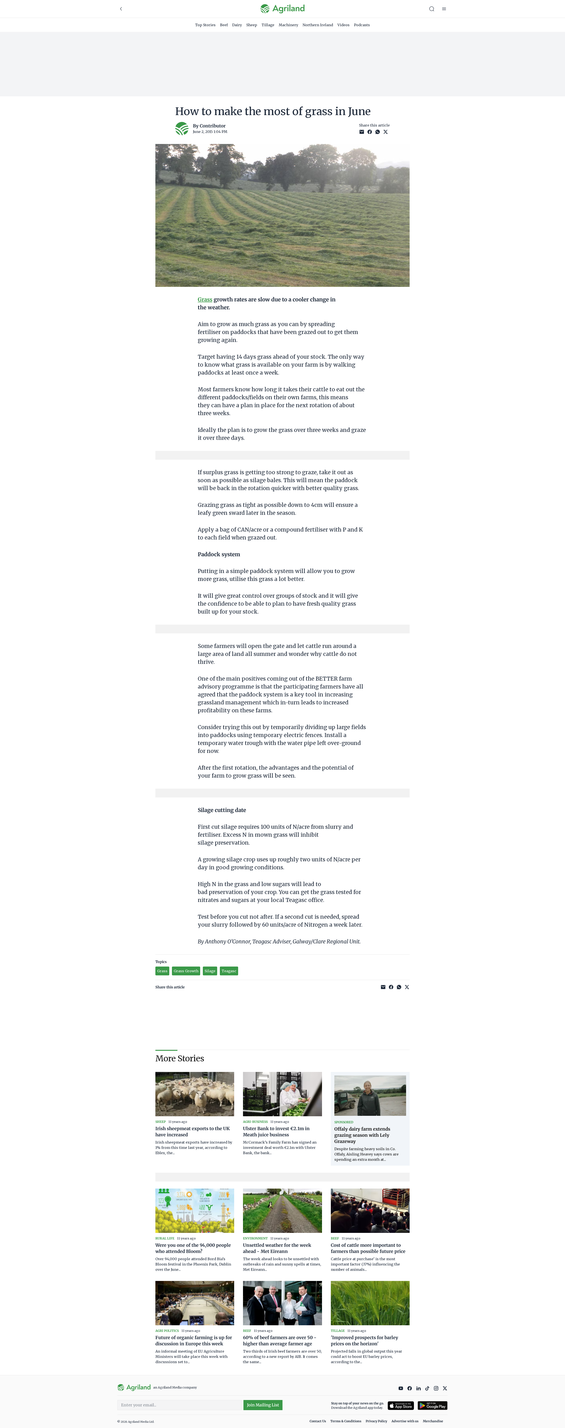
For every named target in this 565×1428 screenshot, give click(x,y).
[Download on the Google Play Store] (433, 1405)
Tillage (268, 25)
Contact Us (318, 1421)
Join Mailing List (263, 1404)
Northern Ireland (318, 25)
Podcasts (362, 25)
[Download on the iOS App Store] (401, 1405)
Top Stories (205, 25)
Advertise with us (405, 1421)
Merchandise (433, 1421)
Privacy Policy (376, 1421)
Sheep (251, 25)
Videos (343, 25)
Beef (224, 25)
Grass (205, 299)
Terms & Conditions (345, 1421)
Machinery (288, 25)
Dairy (237, 25)
